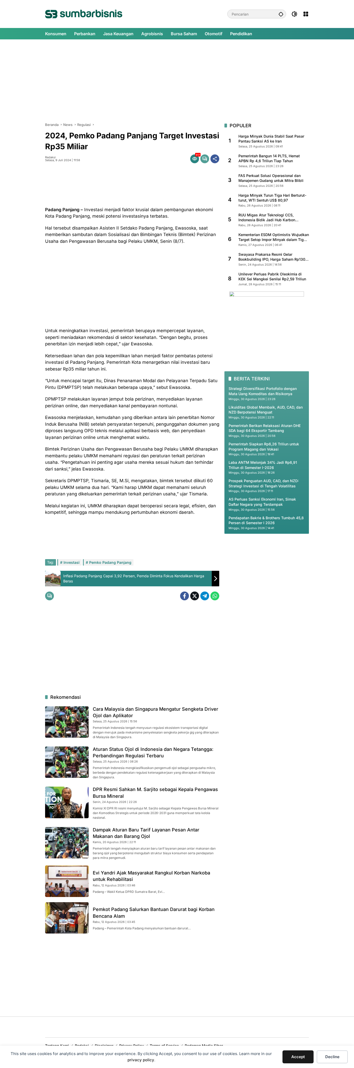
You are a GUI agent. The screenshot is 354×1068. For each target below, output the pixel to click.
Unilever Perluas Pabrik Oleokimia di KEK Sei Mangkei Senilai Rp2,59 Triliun (272, 276)
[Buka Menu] (306, 14)
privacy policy (141, 1059)
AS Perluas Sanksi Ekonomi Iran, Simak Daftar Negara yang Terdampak (262, 502)
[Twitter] (194, 596)
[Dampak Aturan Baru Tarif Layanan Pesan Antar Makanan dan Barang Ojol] (67, 842)
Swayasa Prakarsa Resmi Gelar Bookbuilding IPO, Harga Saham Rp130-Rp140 (272, 257)
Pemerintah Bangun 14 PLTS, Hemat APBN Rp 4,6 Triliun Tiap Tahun (269, 158)
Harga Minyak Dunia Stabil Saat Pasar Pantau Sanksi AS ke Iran (271, 139)
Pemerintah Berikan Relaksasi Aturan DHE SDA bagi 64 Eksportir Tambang (265, 428)
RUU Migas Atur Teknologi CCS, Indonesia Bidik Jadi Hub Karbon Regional (266, 218)
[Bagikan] (214, 158)
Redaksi (50, 157)
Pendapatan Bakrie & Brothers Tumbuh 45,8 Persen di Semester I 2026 (266, 520)
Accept (298, 1056)
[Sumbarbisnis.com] (83, 13)
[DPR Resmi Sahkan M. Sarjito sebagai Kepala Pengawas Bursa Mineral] (67, 802)
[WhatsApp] (214, 596)
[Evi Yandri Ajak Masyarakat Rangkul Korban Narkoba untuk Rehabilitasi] (67, 881)
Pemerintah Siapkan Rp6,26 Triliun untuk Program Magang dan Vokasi (264, 446)
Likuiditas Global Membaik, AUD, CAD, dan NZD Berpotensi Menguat (266, 410)
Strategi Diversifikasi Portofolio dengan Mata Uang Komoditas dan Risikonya (263, 391)
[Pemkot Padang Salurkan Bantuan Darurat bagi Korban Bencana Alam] (67, 918)
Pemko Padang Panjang (110, 562)
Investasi (71, 562)
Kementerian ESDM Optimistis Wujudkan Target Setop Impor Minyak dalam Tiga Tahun (273, 237)
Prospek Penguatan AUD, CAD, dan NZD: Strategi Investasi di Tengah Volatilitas (264, 483)
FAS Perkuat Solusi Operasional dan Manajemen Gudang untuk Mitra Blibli (270, 178)
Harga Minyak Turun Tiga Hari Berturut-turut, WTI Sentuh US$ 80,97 (272, 198)
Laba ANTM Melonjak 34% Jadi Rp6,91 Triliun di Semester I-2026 (263, 465)
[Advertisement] (177, 81)
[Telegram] (204, 596)
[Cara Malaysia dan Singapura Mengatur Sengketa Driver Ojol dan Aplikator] (67, 722)
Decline (332, 1056)
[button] (281, 14)
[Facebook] (184, 596)
